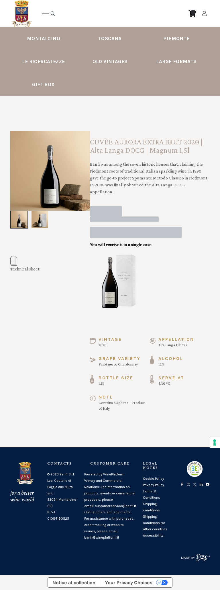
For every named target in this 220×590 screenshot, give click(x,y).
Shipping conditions (151, 507)
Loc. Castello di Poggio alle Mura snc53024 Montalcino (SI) (61, 493)
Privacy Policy (153, 485)
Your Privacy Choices (128, 582)
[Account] (204, 13)
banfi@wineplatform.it (101, 537)
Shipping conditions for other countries (155, 522)
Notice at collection (73, 582)
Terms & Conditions (151, 494)
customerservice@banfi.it (115, 506)
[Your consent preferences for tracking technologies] (214, 442)
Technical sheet (25, 268)
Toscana (110, 38)
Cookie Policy (153, 479)
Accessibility (153, 535)
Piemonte (176, 38)
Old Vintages (110, 61)
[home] (105, 13)
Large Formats (176, 61)
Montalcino (43, 38)
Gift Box (43, 84)
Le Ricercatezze (43, 61)
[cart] (192, 13)
